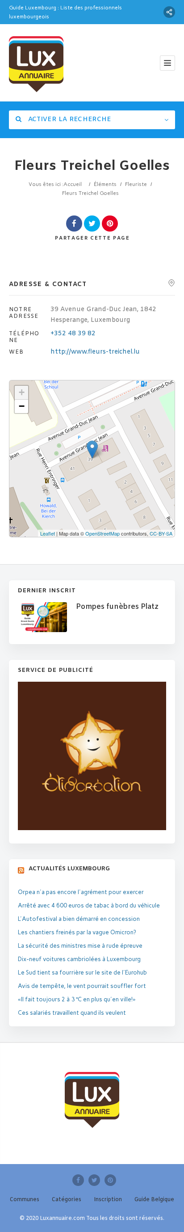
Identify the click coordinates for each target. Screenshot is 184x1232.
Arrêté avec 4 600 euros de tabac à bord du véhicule (89, 905)
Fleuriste (136, 184)
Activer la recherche (68, 119)
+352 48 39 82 (73, 333)
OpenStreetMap (102, 533)
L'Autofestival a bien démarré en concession (79, 919)
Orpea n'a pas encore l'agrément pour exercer (81, 892)
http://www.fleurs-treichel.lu (95, 352)
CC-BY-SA (161, 533)
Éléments (105, 184)
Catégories (66, 1199)
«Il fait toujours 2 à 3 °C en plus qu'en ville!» (77, 999)
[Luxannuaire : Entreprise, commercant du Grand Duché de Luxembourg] (36, 63)
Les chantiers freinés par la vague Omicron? (77, 932)
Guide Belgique (154, 1199)
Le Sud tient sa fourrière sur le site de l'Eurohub (82, 972)
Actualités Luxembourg (69, 869)
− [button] (22, 406)
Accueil (72, 184)
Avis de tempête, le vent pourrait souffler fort (82, 986)
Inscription (108, 1199)
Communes (24, 1199)
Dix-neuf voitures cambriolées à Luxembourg (79, 959)
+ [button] (22, 392)
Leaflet (47, 533)
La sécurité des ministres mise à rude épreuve (80, 945)
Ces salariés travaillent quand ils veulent (72, 1012)
